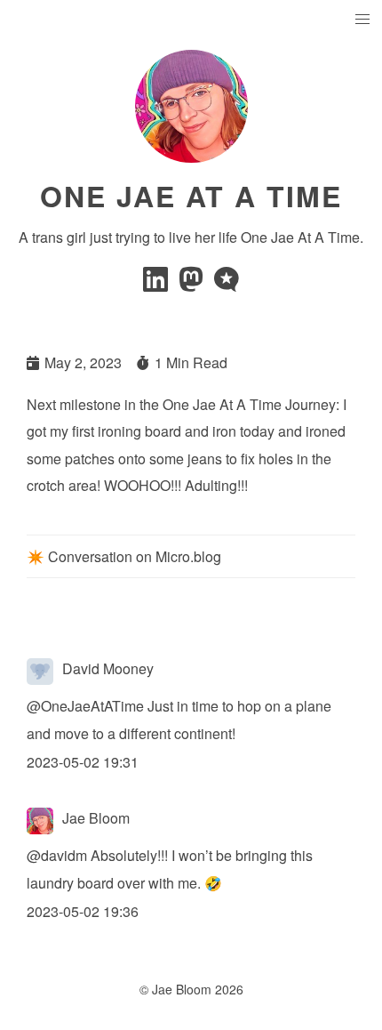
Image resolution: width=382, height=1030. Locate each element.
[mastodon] (193, 284)
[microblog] (226, 284)
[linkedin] (157, 284)
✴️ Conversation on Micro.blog (124, 556)
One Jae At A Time (191, 195)
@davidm (57, 855)
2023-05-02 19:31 (83, 762)
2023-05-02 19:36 (83, 911)
